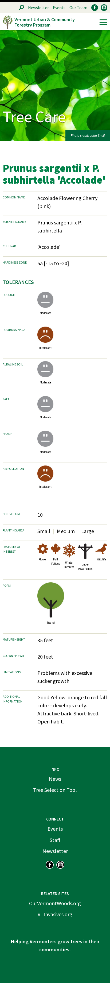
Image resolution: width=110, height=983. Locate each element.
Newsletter (38, 7)
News (55, 778)
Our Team (78, 7)
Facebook (94, 7)
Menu (103, 22)
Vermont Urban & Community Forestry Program (44, 22)
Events (59, 7)
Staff (55, 840)
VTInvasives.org (55, 914)
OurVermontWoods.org (55, 903)
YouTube (104, 7)
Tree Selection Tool (55, 789)
